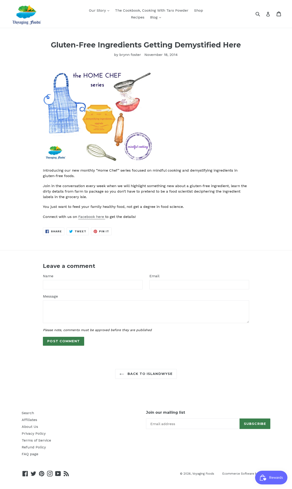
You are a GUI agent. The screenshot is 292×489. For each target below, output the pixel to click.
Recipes (137, 17)
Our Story (98, 10)
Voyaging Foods (203, 473)
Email (154, 276)
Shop (198, 10)
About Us (30, 426)
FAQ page (30, 454)
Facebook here (91, 216)
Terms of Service (36, 440)
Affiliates (29, 420)
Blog (154, 17)
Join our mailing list (165, 412)
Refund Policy (34, 447)
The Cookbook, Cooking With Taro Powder (151, 10)
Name (48, 276)
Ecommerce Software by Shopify (246, 473)
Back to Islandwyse (149, 374)
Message (50, 296)
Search (28, 413)
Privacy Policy (34, 433)
